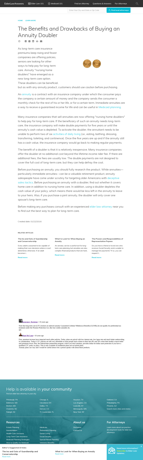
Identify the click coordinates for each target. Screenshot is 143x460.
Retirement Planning (48, 430)
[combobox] (86, 10)
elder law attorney (101, 206)
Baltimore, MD (12, 403)
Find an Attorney (82, 3)
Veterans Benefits (47, 443)
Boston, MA (11, 406)
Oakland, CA (112, 400)
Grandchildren (11, 430)
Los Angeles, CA (80, 403)
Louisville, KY (78, 406)
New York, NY (78, 412)
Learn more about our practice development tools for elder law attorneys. (119, 429)
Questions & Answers (102, 3)
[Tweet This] (29, 41)
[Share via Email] (41, 41)
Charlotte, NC (11, 409)
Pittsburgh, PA (12, 400)
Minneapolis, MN (79, 409)
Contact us (77, 430)
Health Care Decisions (15, 433)
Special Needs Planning (49, 439)
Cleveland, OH (45, 403)
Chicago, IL (44, 400)
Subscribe (121, 451)
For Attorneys (121, 3)
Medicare (43, 427)
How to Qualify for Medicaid (17, 443)
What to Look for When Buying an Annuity (75, 451)
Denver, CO (44, 409)
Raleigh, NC (11, 412)
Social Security (45, 436)
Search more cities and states (118, 409)
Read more (22, 257)
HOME (20, 20)
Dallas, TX (44, 406)
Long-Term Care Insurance (16, 436)
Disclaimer (77, 427)
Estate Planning (12, 427)
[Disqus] (71, 287)
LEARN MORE (30, 20)
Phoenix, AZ (112, 406)
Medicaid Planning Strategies (17, 439)
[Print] (37, 41)
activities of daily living (67, 134)
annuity (26, 94)
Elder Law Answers (14, 3)
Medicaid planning (110, 107)
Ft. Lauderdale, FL (47, 412)
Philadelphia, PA (113, 403)
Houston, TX (78, 400)
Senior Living (45, 433)
